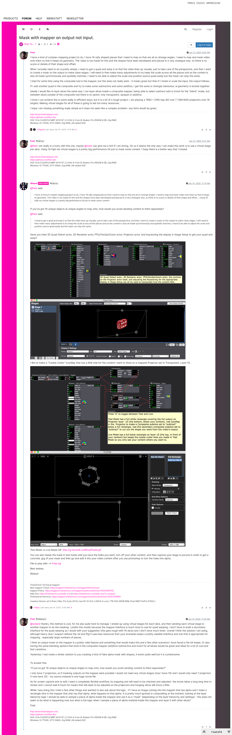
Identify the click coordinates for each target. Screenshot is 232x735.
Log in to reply (204, 45)
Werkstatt (54, 18)
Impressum (213, 3)
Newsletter (75, 18)
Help (39, 18)
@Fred (41, 141)
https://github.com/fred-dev (43, 117)
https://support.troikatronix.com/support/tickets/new (74, 587)
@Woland (42, 619)
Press (191, 3)
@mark (88, 145)
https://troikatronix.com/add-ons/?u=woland (94, 593)
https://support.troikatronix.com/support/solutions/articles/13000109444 (86, 596)
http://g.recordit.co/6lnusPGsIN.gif (82, 549)
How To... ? (30, 43)
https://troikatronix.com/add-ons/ (55, 593)
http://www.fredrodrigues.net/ (44, 114)
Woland (34, 183)
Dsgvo (201, 3)
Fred (32, 52)
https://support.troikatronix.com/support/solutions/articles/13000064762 (79, 590)
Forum (26, 18)
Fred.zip (56, 563)
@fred (33, 145)
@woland (35, 623)
